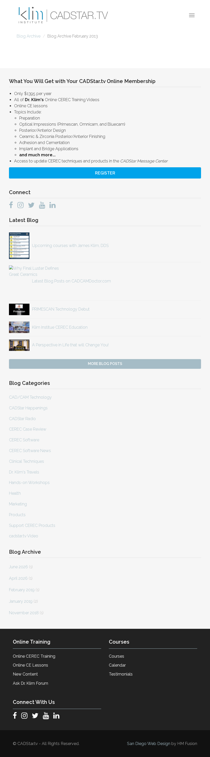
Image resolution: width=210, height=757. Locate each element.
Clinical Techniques (26, 461)
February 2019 (22, 589)
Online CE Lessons (30, 665)
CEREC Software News (30, 450)
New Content (25, 674)
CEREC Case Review (27, 429)
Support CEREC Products (32, 525)
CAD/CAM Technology (30, 397)
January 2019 (21, 601)
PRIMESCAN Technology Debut (61, 309)
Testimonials (121, 674)
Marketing (18, 504)
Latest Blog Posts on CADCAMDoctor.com (71, 281)
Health (15, 493)
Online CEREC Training (34, 656)
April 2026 (18, 578)
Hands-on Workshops (29, 482)
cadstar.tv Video (23, 536)
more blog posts (105, 364)
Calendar (117, 665)
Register (105, 173)
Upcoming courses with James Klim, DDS (70, 245)
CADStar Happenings (28, 408)
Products (17, 514)
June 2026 (18, 566)
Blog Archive (28, 36)
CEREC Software (24, 439)
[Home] (64, 15)
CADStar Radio (22, 418)
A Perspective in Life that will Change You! (70, 344)
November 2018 (24, 612)
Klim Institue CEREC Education (60, 327)
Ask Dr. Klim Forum (30, 683)
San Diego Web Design (149, 743)
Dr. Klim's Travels (24, 472)
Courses (116, 656)
